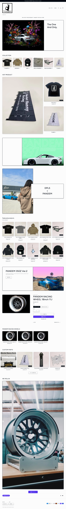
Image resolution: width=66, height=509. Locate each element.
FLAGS (58, 68)
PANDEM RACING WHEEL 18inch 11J (9, 342)
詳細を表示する (56, 322)
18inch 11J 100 (36, 306)
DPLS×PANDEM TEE (8, 237)
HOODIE (17, 68)
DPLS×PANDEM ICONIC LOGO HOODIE (8, 259)
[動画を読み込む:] (33, 435)
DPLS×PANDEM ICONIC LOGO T (45, 238)
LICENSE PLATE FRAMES (8, 368)
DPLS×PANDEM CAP (20, 258)
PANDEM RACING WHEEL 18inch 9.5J (25, 342)
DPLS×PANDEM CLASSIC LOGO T (20, 238)
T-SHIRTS (6, 68)
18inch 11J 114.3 (44, 306)
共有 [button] (35, 322)
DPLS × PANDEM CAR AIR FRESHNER (33, 259)
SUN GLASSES (48, 68)
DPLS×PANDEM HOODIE (33, 237)
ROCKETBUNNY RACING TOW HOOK (41, 368)
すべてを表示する (33, 372)
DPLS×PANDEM (37, 68)
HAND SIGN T (53, 102)
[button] (59, 8)
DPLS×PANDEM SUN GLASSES (58, 237)
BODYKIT (8, 277)
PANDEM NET (57, 368)
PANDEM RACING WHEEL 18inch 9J (40, 342)
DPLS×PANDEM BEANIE (58, 258)
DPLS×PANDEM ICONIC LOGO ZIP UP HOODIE (45, 259)
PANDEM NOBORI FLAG (24, 368)
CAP (27, 68)
